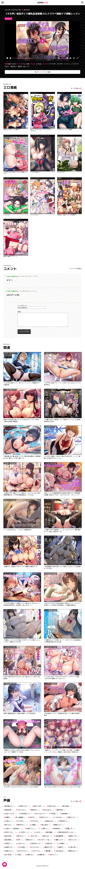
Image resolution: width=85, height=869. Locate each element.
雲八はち (9, 825)
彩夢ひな (31, 855)
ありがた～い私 (45, 840)
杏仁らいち (74, 840)
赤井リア (54, 855)
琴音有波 (58, 828)
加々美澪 (9, 855)
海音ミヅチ (73, 817)
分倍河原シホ (26, 814)
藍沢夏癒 (50, 832)
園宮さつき (74, 836)
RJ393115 (8, 19)
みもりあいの (42, 814)
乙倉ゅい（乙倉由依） (14, 828)
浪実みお (50, 843)
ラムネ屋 (26, 64)
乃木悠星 (23, 847)
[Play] (7, 58)
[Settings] (70, 58)
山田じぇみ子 (11, 814)
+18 (42, 2)
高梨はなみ (51, 821)
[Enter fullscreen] (77, 58)
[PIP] (74, 58)
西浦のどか (10, 851)
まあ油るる (61, 851)
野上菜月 (46, 825)
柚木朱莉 (9, 836)
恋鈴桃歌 (66, 814)
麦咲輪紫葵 (61, 836)
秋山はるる (48, 810)
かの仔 (39, 832)
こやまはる (59, 817)
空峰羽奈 (42, 855)
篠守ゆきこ (22, 825)
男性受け (13, 66)
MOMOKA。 (37, 821)
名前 (42, 306)
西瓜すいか (45, 817)
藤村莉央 (61, 810)
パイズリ (67, 64)
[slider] (30, 58)
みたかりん (38, 851)
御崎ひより (59, 825)
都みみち (47, 836)
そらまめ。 (22, 821)
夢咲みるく (74, 851)
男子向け (27, 10)
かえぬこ (39, 64)
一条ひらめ (35, 836)
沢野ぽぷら (65, 821)
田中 (20, 840)
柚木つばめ (12, 64)
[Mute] (58, 58)
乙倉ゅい (9, 821)
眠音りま (31, 840)
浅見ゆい (9, 843)
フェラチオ (74, 64)
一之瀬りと (45, 828)
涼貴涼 (9, 817)
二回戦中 (63, 843)
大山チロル (22, 810)
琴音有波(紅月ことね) (67, 832)
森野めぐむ (10, 847)
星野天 (62, 847)
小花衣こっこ (26, 832)
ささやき (60, 64)
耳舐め (20, 66)
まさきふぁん (24, 851)
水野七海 (73, 847)
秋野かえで (25, 806)
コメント (42, 312)
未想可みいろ (37, 843)
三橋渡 (35, 825)
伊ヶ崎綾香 (21, 817)
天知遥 (54, 814)
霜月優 (49, 851)
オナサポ (52, 64)
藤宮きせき (50, 847)
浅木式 (33, 817)
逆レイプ (26, 66)
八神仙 (20, 855)
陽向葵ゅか (10, 806)
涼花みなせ (54, 806)
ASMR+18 (45, 866)
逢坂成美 (9, 810)
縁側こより (61, 840)
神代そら (22, 836)
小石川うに (22, 843)
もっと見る (74, 88)
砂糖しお (70, 828)
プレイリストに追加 (43, 72)
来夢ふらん (31, 828)
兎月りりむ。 (11, 832)
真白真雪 (9, 840)
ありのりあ (36, 847)
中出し (7, 66)
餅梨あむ (35, 810)
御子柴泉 (67, 806)
